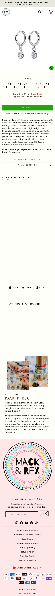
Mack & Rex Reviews (27, 530)
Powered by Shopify (27, 594)
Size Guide (27, 539)
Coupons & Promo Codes (27, 534)
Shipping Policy (27, 547)
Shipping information (27, 160)
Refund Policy (27, 551)
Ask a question (27, 165)
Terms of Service (27, 560)
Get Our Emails (27, 556)
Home (27, 79)
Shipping (17, 96)
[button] (44, 513)
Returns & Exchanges (27, 543)
